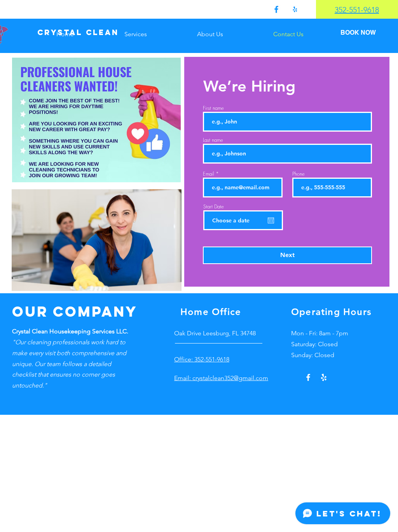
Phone (298, 173)
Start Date (213, 206)
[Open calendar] (271, 220)
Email (208, 173)
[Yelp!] (295, 9)
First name (213, 108)
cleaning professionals (58, 342)
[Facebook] (276, 9)
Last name (213, 140)
